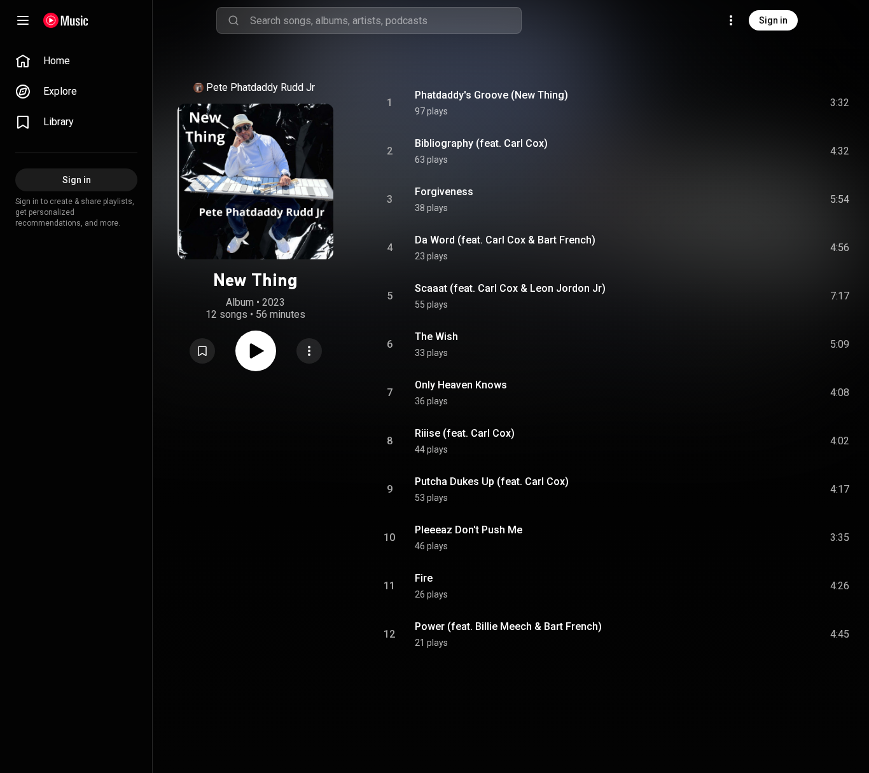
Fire (424, 578)
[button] (202, 351)
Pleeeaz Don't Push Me (468, 530)
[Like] (743, 103)
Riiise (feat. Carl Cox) (465, 433)
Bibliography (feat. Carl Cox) (481, 143)
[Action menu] (309, 351)
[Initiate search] (233, 20)
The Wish (436, 337)
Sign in (773, 20)
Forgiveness (444, 192)
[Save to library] (202, 351)
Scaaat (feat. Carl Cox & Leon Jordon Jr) (510, 288)
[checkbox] (840, 103)
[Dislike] (767, 103)
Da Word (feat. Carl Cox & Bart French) (505, 240)
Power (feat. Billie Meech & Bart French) (508, 626)
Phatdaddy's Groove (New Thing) (491, 95)
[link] (76, 61)
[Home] (65, 20)
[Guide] (23, 20)
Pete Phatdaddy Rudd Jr (260, 87)
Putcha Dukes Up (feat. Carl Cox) (492, 481)
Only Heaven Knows (461, 385)
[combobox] (385, 20)
